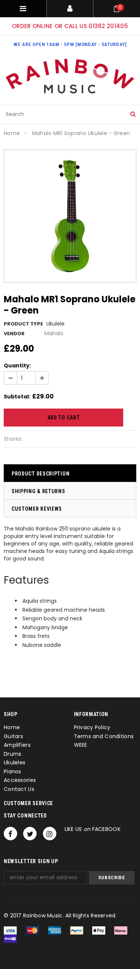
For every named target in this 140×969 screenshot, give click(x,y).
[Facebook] (10, 833)
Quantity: (17, 365)
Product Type (23, 323)
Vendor (14, 333)
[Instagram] (49, 833)
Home (12, 133)
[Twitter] (30, 833)
